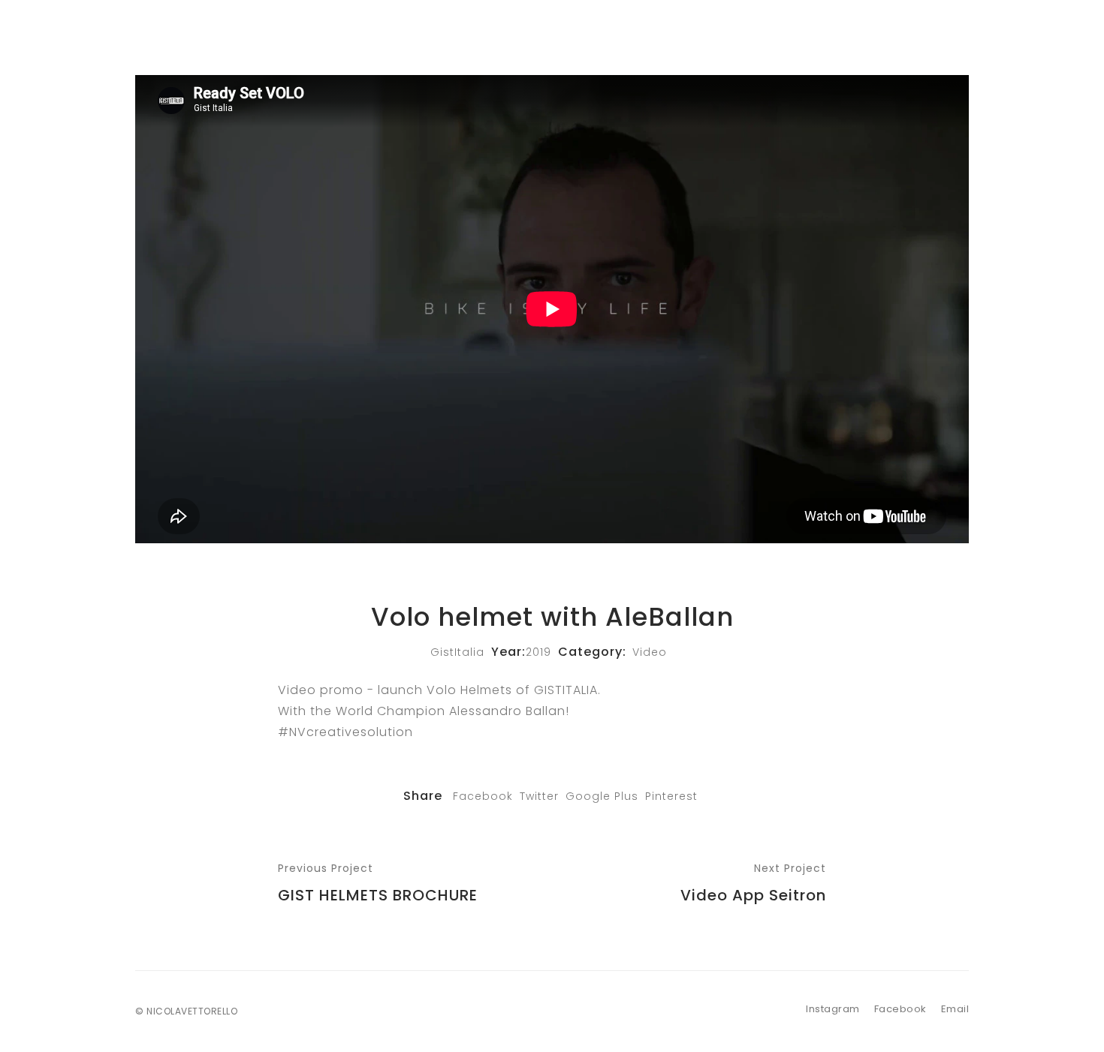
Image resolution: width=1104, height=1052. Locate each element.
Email (955, 1009)
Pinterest (671, 796)
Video (649, 652)
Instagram (833, 1009)
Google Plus (602, 796)
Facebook (483, 796)
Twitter (539, 796)
